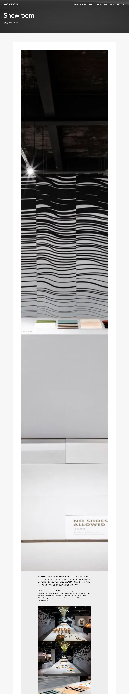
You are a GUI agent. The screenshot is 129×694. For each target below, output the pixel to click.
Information (83, 4)
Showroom (98, 4)
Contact (112, 4)
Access (106, 4)
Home (76, 4)
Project (91, 4)
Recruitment (120, 4)
